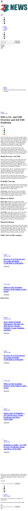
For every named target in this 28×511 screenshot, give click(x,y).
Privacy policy (7, 496)
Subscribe (17, 41)
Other (5, 30)
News (5, 26)
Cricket (5, 27)
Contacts (6, 494)
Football (5, 28)
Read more (6, 266)
